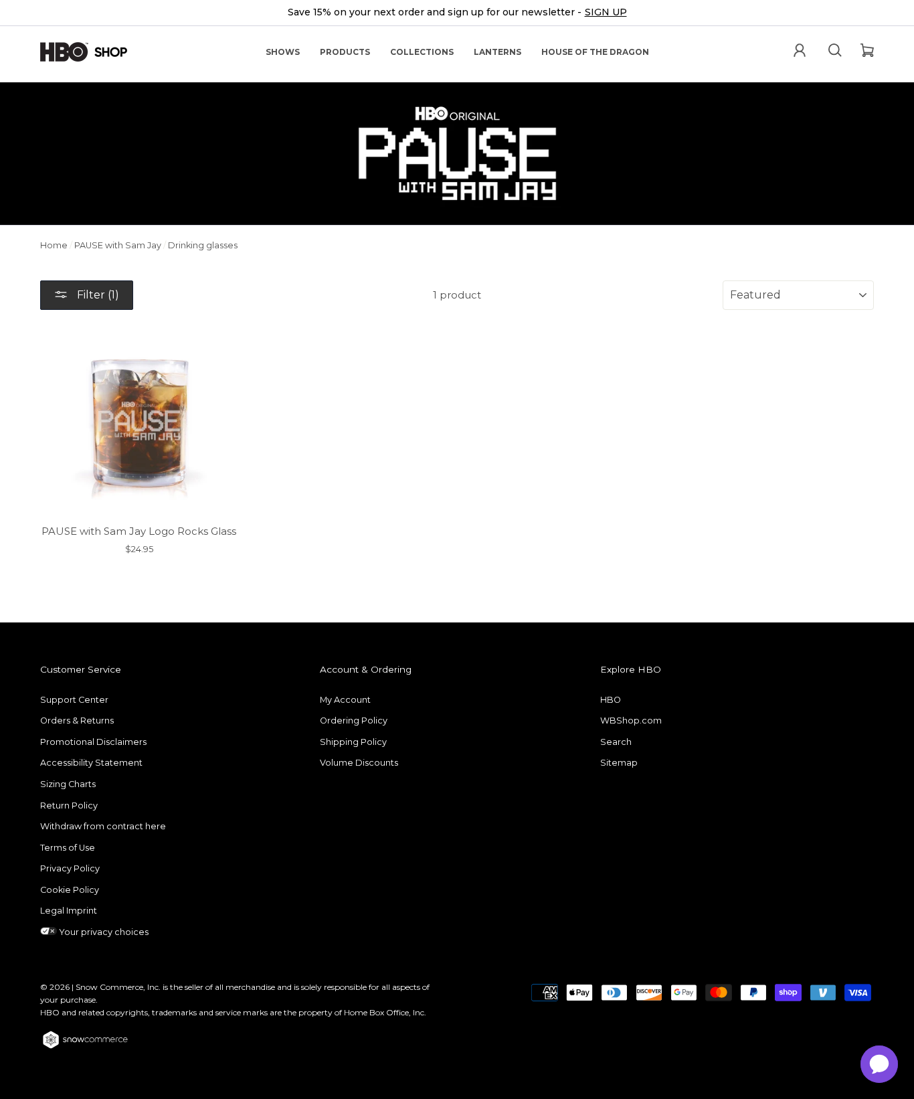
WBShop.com (631, 720)
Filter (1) (96, 294)
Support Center (74, 700)
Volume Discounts (359, 763)
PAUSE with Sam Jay (117, 245)
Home (54, 245)
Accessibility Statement (91, 763)
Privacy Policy (70, 868)
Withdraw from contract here (103, 826)
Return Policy (69, 805)
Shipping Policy (353, 742)
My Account (345, 700)
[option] (457, 13)
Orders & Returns (77, 720)
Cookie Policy (69, 890)
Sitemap (619, 763)
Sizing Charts (68, 784)
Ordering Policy (353, 720)
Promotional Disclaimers (93, 742)
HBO (610, 700)
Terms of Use (67, 848)
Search (616, 742)
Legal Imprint (68, 911)
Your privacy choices (103, 932)
